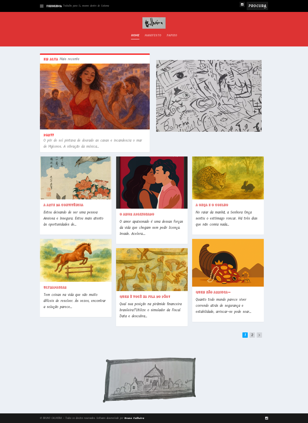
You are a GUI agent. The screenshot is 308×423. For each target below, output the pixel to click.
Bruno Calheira (134, 418)
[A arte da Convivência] (76, 177)
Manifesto (153, 36)
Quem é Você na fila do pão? (145, 296)
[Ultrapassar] (76, 260)
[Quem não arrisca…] (228, 263)
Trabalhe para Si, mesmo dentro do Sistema (86, 6)
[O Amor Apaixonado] (152, 182)
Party (48, 135)
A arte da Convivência (63, 205)
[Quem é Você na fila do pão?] (152, 269)
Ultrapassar (55, 287)
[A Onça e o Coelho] (228, 177)
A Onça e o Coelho (212, 205)
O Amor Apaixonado (137, 214)
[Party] (95, 96)
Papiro (172, 36)
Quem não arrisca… (213, 292)
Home (135, 36)
